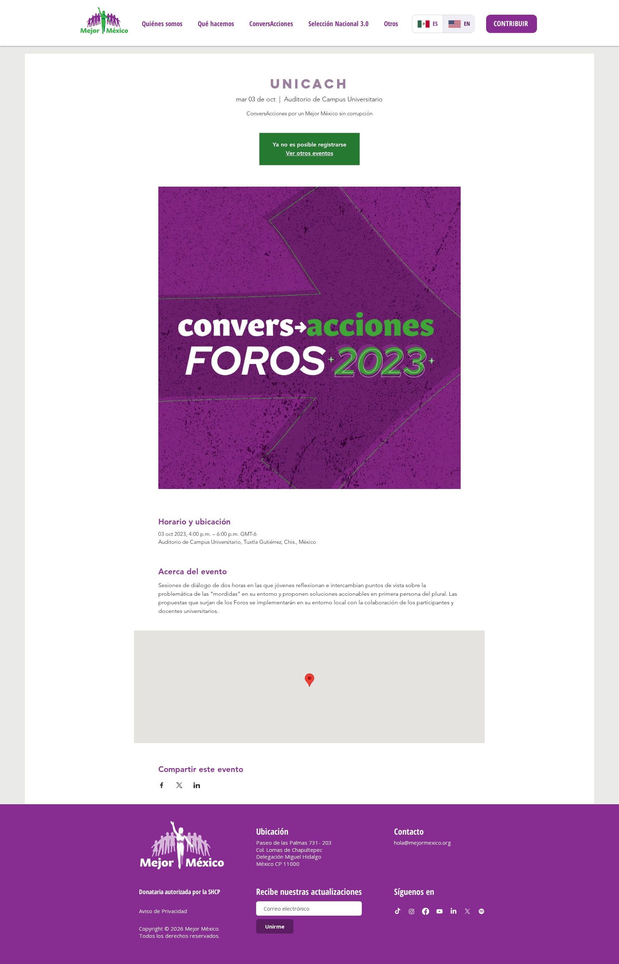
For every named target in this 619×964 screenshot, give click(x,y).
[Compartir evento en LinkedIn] (196, 785)
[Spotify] (481, 911)
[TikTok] (397, 911)
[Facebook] (425, 911)
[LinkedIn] (453, 911)
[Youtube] (439, 911)
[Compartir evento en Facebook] (161, 785)
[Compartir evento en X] (179, 785)
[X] (467, 911)
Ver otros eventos (309, 153)
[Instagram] (411, 911)
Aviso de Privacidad (163, 911)
